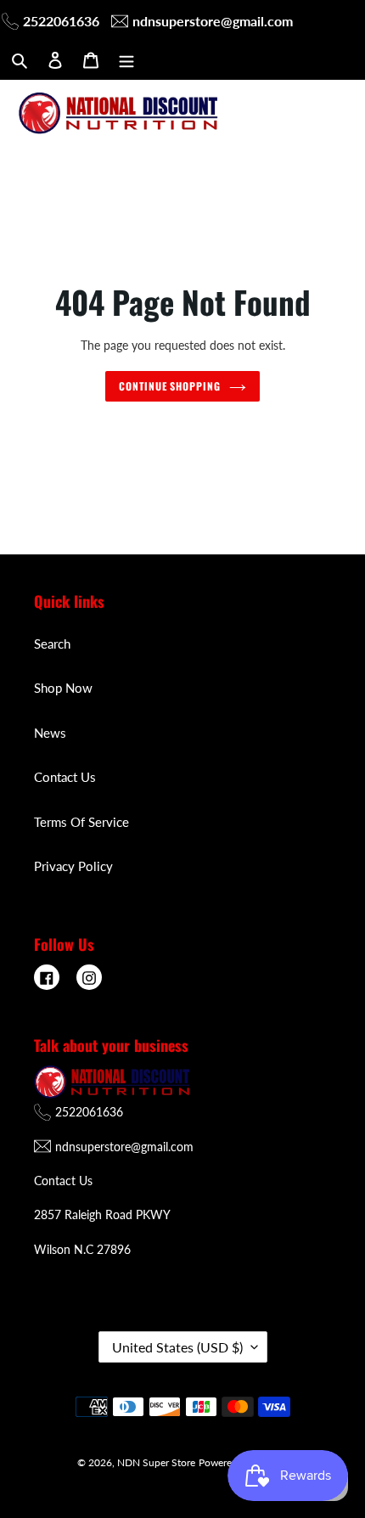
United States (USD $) (177, 1347)
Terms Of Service (81, 821)
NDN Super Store (156, 1462)
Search (52, 643)
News (50, 732)
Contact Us (65, 776)
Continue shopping (170, 386)
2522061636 (61, 21)
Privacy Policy (73, 866)
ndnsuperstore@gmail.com (212, 21)
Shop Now (63, 687)
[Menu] (126, 59)
